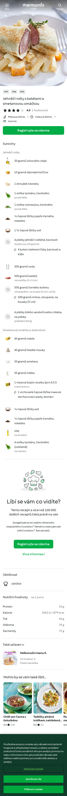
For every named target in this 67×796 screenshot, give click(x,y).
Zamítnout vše (33, 779)
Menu (7, 9)
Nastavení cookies (33, 769)
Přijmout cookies (33, 789)
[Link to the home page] (33, 6)
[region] (33, 765)
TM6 (14, 91)
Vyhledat (60, 9)
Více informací (33, 554)
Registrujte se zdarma (33, 130)
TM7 (6, 91)
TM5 (22, 91)
